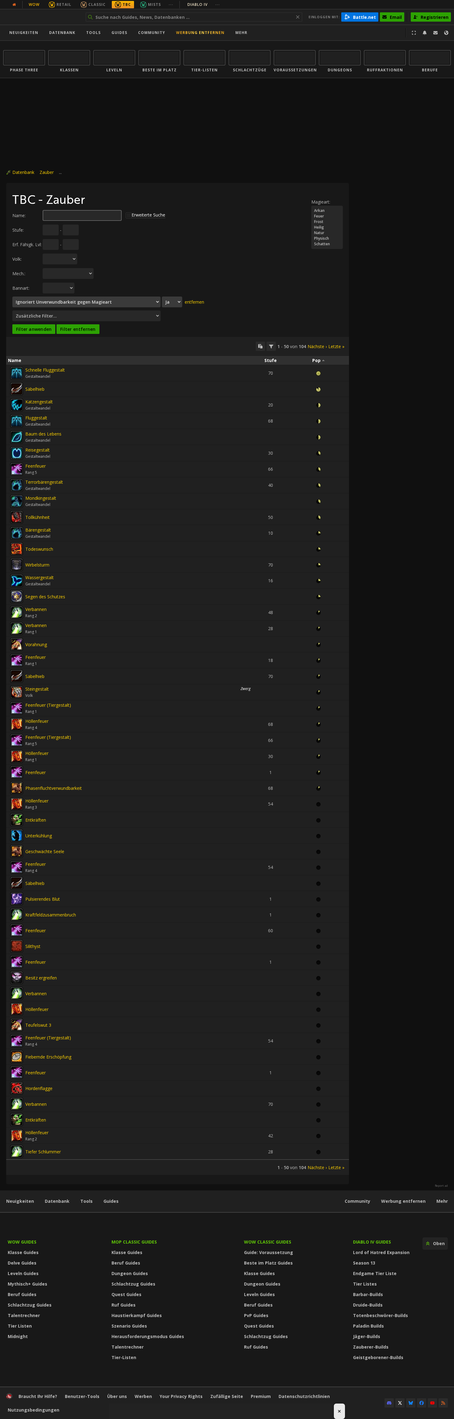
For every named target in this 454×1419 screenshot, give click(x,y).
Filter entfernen (77, 329)
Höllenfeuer (36, 721)
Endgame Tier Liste (375, 1273)
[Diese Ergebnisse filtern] (271, 346)
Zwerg (245, 688)
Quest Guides (126, 1294)
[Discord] (389, 1403)
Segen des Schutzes (45, 597)
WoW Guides (22, 1242)
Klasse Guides (23, 1252)
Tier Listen (20, 1326)
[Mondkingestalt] (17, 501)
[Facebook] (421, 1403)
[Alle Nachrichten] (14, 4)
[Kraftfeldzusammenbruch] (17, 914)
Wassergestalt (39, 577)
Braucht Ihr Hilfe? (38, 1396)
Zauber (47, 172)
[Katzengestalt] (17, 405)
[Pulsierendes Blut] (17, 899)
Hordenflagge (39, 1088)
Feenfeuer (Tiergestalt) (48, 705)
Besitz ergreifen (41, 978)
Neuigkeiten (23, 32)
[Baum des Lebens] (17, 437)
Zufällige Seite (226, 1396)
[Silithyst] (17, 946)
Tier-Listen (123, 1357)
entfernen (194, 302)
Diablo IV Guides (372, 1242)
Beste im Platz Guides (268, 1263)
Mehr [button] (241, 32)
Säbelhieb (34, 389)
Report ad (441, 1185)
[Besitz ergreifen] (17, 977)
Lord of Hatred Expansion (381, 1252)
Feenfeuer (35, 466)
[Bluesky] (410, 1403)
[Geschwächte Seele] (17, 851)
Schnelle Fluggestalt (45, 370)
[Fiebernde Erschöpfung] (17, 1057)
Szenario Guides (129, 1326)
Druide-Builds (368, 1305)
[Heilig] (327, 227)
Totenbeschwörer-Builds (380, 1315)
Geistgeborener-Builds (378, 1357)
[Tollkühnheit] (17, 517)
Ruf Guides (123, 1305)
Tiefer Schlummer (43, 1152)
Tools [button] (93, 32)
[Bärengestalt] (17, 533)
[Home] (41, 17)
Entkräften (35, 820)
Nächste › (317, 346)
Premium (261, 1396)
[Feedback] (435, 32)
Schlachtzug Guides (30, 1305)
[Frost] (327, 222)
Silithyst (32, 946)
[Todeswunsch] (17, 549)
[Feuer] (327, 216)
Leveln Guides (23, 1273)
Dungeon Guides (129, 1273)
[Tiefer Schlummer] (17, 1151)
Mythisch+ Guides (27, 1284)
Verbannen (36, 609)
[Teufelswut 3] (17, 1025)
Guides (119, 32)
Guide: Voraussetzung (268, 1252)
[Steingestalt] (17, 692)
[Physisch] (327, 238)
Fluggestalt (36, 418)
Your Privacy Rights (181, 1396)
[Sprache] (446, 32)
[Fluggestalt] (17, 421)
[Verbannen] (17, 612)
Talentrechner (24, 1315)
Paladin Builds (368, 1326)
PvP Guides (256, 1315)
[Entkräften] (17, 820)
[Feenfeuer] (17, 469)
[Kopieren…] (260, 346)
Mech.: (18, 273)
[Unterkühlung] (17, 835)
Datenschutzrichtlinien (304, 1396)
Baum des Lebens (43, 434)
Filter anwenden (34, 329)
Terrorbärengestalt (44, 482)
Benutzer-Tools (82, 1396)
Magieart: (320, 202)
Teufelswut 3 (38, 1025)
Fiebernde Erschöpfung (48, 1057)
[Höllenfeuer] (17, 724)
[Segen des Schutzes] (17, 596)
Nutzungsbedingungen (33, 1410)
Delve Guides (22, 1263)
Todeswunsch (39, 549)
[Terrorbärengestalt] (17, 485)
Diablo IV (204, 4)
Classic (97, 4)
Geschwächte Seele (44, 851)
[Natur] (327, 233)
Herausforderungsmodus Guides (147, 1336)
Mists (154, 4)
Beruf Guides (22, 1294)
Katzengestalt (39, 402)
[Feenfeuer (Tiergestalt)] (17, 708)
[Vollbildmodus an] (413, 32)
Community (151, 32)
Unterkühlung (38, 836)
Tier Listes (365, 1284)
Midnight (18, 1336)
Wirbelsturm (37, 565)
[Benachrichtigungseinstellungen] (424, 32)
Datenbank (62, 32)
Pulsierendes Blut (42, 899)
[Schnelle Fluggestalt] (17, 373)
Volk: (17, 259)
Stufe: (18, 230)
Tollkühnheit (37, 517)
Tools (86, 1201)
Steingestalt (37, 689)
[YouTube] (432, 1403)
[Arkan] (327, 210)
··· (171, 4)
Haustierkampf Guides (136, 1315)
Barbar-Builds (368, 1294)
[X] (400, 1403)
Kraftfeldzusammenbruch (50, 915)
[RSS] (443, 1403)
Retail (64, 4)
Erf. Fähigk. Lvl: (27, 244)
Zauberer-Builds (371, 1347)
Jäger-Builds (366, 1336)
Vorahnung (36, 644)
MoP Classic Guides (134, 1242)
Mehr (442, 1201)
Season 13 (364, 1263)
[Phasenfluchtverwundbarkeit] (17, 788)
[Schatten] (327, 244)
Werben (143, 1396)
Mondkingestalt (40, 498)
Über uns (117, 1396)
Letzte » (336, 346)
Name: (19, 215)
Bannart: (20, 288)
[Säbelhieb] (17, 389)
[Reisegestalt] (17, 453)
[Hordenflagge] (17, 1088)
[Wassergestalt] (17, 581)
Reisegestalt (37, 450)
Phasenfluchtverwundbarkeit (53, 788)
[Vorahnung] (17, 644)
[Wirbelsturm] (17, 565)
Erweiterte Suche (148, 215)
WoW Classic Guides (267, 1242)
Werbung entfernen (200, 32)
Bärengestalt (38, 530)
